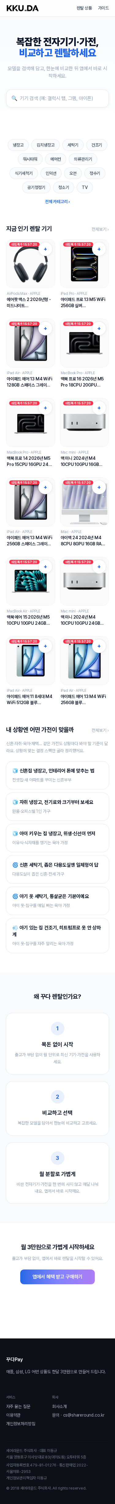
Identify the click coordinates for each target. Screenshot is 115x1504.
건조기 (96, 144)
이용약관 (13, 1415)
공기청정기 (36, 187)
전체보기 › (100, 229)
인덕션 (51, 173)
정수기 (95, 173)
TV (85, 187)
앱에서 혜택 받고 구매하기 (57, 1277)
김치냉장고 (45, 144)
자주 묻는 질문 (18, 1406)
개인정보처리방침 (20, 1423)
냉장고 (18, 144)
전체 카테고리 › (57, 201)
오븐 (73, 173)
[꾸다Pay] (22, 8)
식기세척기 (24, 173)
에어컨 (55, 159)
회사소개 (59, 1406)
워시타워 (30, 159)
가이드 (103, 8)
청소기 (63, 187)
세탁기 (72, 144)
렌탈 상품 (84, 8)
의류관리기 (83, 159)
